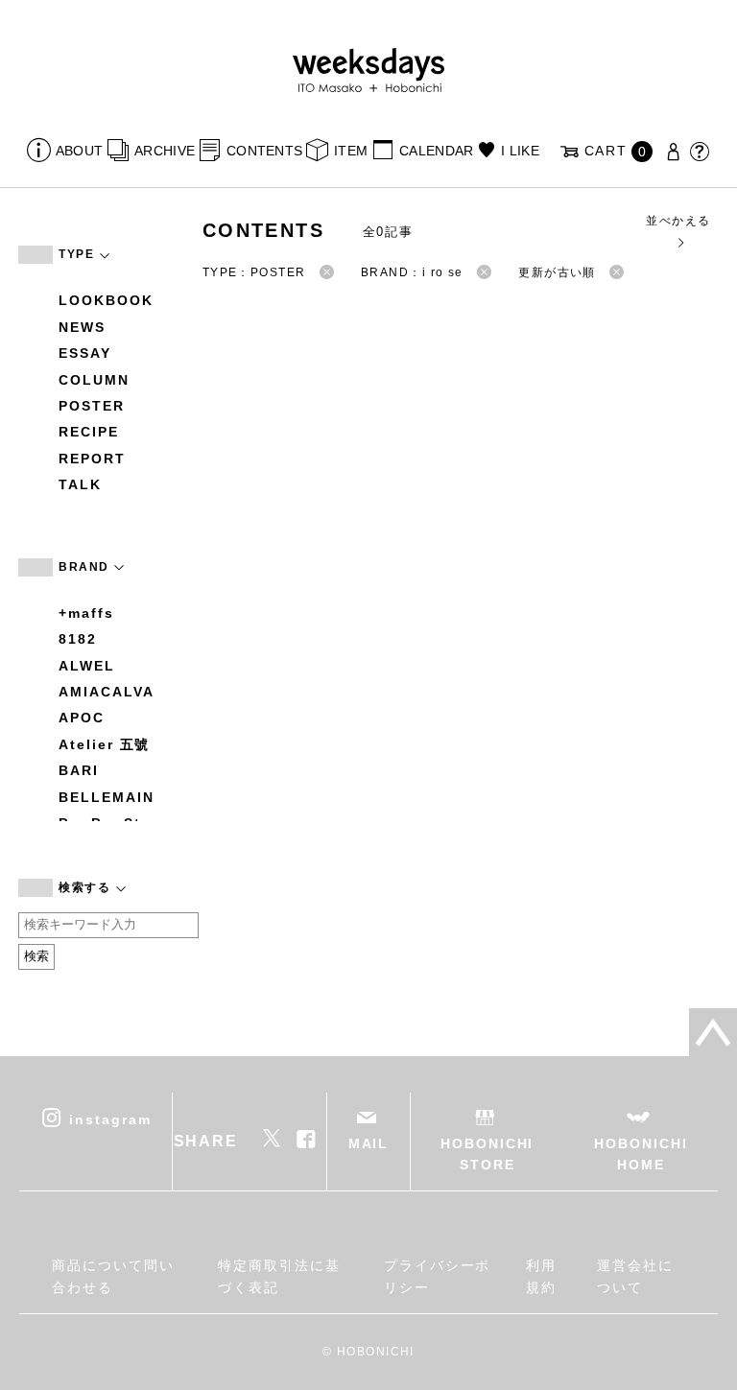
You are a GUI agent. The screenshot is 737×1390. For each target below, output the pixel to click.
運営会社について (635, 1276)
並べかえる (678, 220)
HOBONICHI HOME (640, 1154)
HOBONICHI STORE (487, 1154)
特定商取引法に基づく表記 (279, 1276)
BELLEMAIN (106, 797)
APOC (82, 717)
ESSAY (85, 353)
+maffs (86, 613)
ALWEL (87, 665)
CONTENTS (264, 150)
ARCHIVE (164, 150)
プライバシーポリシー (437, 1276)
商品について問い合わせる (113, 1276)
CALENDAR (436, 150)
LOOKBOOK (106, 300)
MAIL (369, 1143)
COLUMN (94, 380)
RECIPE (89, 431)
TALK (80, 484)
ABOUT (79, 150)
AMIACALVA (106, 691)
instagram (110, 1118)
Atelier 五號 (104, 744)
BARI (79, 770)
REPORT (92, 458)
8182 (78, 639)
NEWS (82, 327)
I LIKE (520, 150)
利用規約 (541, 1276)
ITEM (351, 150)
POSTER (92, 405)
